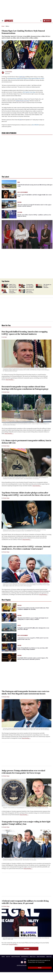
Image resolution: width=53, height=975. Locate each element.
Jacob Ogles (5, 337)
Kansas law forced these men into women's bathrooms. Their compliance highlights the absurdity (33, 608)
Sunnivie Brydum (9, 71)
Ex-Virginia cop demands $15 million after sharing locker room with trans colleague (33, 628)
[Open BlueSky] (25, 962)
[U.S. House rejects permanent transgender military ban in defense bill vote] (26, 462)
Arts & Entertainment (23, 192)
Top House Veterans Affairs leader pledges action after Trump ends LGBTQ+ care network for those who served (26, 493)
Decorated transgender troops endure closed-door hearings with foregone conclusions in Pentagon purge (25, 387)
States (19, 625)
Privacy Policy (31, 962)
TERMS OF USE (48, 956)
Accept (39, 967)
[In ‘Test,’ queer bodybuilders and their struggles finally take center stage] (9, 194)
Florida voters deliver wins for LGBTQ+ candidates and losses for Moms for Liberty (34, 215)
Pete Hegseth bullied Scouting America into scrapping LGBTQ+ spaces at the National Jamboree (24, 332)
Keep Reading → (10, 379)
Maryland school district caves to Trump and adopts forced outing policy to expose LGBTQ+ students (33, 618)
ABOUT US (8, 956)
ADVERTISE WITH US (25, 956)
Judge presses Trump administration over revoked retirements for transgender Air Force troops (23, 771)
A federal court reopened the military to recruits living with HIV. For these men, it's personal (25, 902)
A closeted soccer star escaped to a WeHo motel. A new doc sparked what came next (33, 638)
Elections (20, 212)
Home (3, 26)
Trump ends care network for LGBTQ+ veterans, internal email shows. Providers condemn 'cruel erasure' (26, 547)
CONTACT (3, 956)
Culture (19, 645)
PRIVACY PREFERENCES (41, 956)
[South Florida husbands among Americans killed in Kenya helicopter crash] (9, 184)
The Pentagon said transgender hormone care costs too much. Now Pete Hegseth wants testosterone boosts (25, 692)
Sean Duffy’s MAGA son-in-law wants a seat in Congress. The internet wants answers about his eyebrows (33, 658)
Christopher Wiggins (6, 392)
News (19, 182)
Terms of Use (41, 962)
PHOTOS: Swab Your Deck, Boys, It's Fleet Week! (30, 292)
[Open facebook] (22, 962)
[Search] (41, 21)
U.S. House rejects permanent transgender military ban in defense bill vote (26, 441)
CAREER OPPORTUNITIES (15, 956)
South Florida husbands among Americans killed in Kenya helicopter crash (35, 185)
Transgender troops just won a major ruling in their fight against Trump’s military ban (26, 822)
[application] (27, 234)
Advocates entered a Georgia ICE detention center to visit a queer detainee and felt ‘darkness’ (34, 205)
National (20, 202)
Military (7, 26)
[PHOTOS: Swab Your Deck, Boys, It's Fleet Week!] (22, 291)
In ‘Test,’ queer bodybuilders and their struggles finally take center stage (35, 195)
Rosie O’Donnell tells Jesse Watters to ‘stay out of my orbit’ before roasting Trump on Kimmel (33, 648)
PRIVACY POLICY (33, 956)
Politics (19, 605)
